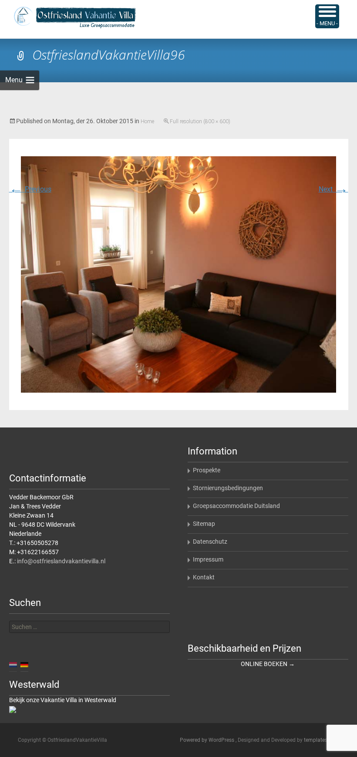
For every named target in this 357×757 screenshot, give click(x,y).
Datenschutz (210, 541)
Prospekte (206, 470)
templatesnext (320, 740)
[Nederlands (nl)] (13, 664)
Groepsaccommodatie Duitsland (236, 505)
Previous (30, 189)
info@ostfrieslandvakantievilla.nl (61, 561)
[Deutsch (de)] (24, 664)
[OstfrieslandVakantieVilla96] (178, 274)
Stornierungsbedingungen (228, 487)
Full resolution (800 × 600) (200, 121)
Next (333, 189)
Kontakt (204, 577)
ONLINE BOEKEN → (268, 663)
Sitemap (204, 523)
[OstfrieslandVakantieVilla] (68, 17)
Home (147, 121)
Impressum (208, 559)
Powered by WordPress (208, 740)
